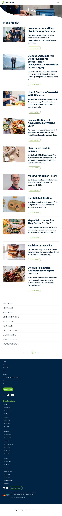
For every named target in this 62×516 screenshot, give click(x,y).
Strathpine (7, 477)
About (4, 371)
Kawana (6, 441)
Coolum (6, 426)
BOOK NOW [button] (8, 389)
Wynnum (6, 483)
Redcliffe (6, 465)
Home (4, 361)
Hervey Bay (7, 434)
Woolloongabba (8, 480)
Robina (6, 468)
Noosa (6, 458)
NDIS (4, 383)
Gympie (6, 431)
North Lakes (7, 461)
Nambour (7, 453)
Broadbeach (7, 411)
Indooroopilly (8, 438)
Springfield (7, 474)
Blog (4, 380)
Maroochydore (8, 444)
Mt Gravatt (7, 450)
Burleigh (6, 417)
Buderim (6, 414)
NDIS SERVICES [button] (15, 488)
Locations (5, 374)
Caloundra (7, 420)
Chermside (7, 423)
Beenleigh (7, 407)
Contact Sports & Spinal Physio (11, 377)
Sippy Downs (8, 471)
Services (5, 364)
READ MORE (34, 48)
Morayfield (7, 447)
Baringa (6, 404)
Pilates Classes (7, 368)
